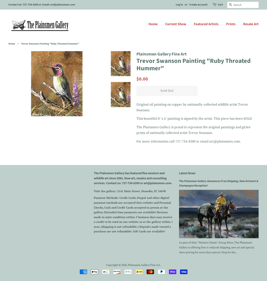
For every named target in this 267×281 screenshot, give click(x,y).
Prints (231, 24)
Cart (220, 5)
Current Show (175, 24)
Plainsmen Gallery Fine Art (144, 265)
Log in (179, 5)
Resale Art (251, 24)
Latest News (187, 173)
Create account (198, 5)
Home (153, 24)
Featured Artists (206, 24)
